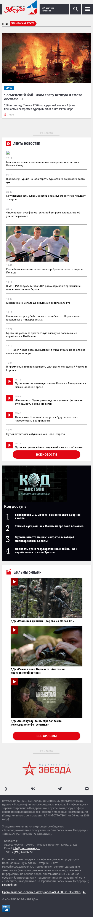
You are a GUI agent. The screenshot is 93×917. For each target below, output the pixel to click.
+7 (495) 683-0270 (21, 852)
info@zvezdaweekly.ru (26, 848)
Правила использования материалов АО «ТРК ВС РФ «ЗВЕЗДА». (44, 892)
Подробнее (9, 884)
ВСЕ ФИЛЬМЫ (47, 736)
